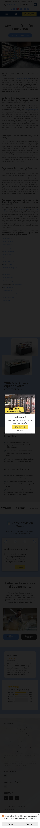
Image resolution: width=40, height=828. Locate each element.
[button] (32, 398)
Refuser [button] (11, 824)
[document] (20, 414)
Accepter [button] (29, 824)
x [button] (38, 814)
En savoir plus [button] (31, 818)
